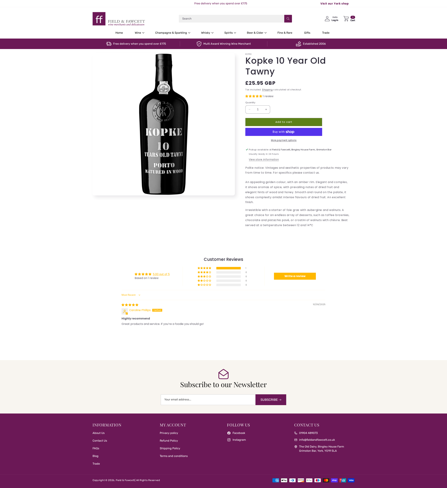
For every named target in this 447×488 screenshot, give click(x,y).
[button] (139, 33)
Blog (95, 456)
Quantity (250, 102)
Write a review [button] (295, 276)
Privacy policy (169, 433)
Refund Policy (169, 440)
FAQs (96, 448)
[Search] (288, 19)
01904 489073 (308, 433)
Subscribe (269, 400)
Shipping (267, 89)
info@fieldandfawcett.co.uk (317, 439)
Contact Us (100, 440)
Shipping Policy (170, 448)
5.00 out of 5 (161, 274)
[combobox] (235, 19)
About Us (99, 433)
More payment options (284, 140)
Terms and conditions (174, 456)
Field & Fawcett (125, 480)
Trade (96, 463)
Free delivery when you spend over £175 (139, 43)
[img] (130, 305)
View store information (264, 159)
